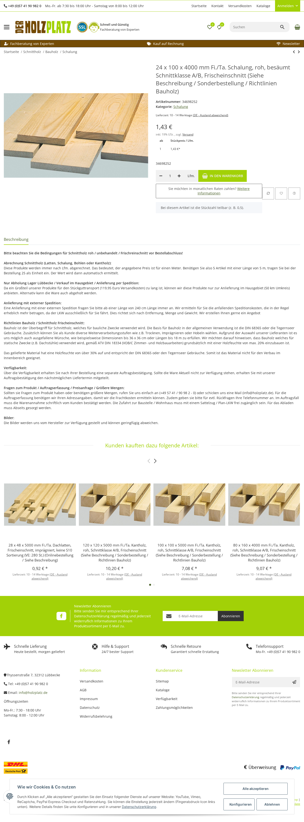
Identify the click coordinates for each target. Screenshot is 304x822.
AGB (83, 690)
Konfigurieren (240, 804)
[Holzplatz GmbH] (43, 27)
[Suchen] (285, 27)
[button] (186, 6)
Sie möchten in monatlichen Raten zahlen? (209, 191)
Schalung (180, 106)
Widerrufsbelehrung (96, 716)
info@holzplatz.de (33, 692)
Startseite (199, 6)
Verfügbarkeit (166, 698)
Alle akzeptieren (255, 789)
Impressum (89, 698)
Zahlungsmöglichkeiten (174, 707)
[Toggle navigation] (7, 27)
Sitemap (162, 681)
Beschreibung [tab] (16, 239)
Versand (187, 134)
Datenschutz (90, 707)
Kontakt (217, 6)
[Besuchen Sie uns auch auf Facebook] (61, 616)
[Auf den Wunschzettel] (281, 193)
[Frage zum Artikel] (294, 193)
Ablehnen (272, 804)
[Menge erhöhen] (179, 176)
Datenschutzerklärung (91, 616)
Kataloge (263, 6)
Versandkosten (240, 6)
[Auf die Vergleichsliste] (268, 193)
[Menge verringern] (161, 176)
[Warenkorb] (296, 27)
